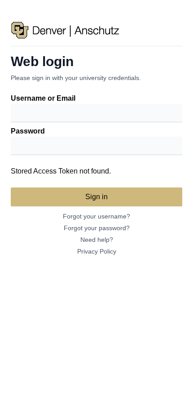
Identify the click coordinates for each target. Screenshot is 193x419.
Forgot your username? (96, 216)
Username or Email (43, 98)
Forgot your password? (97, 228)
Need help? (96, 239)
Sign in (96, 197)
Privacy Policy (96, 251)
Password (28, 131)
